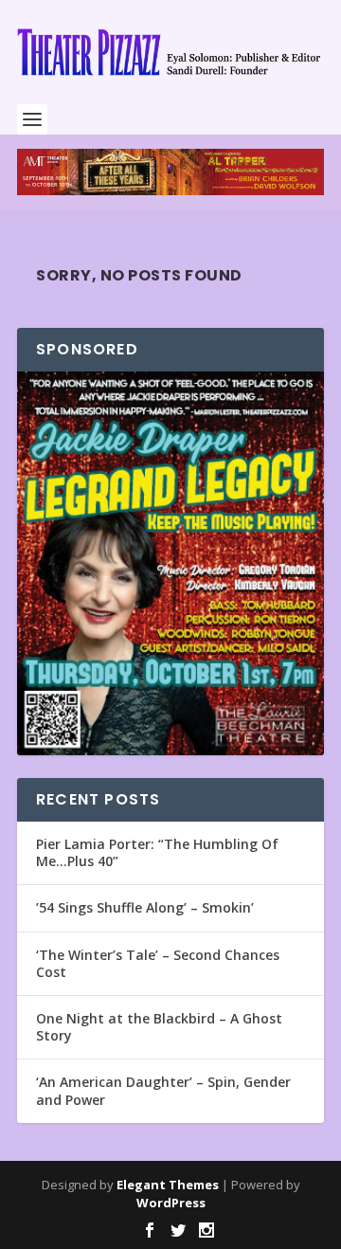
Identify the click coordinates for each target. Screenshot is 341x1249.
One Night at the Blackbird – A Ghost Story (159, 1026)
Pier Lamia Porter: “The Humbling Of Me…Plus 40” (157, 852)
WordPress (171, 1202)
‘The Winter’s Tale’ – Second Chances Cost (157, 963)
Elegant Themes (168, 1184)
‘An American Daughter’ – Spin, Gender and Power (163, 1090)
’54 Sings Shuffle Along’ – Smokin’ (145, 907)
